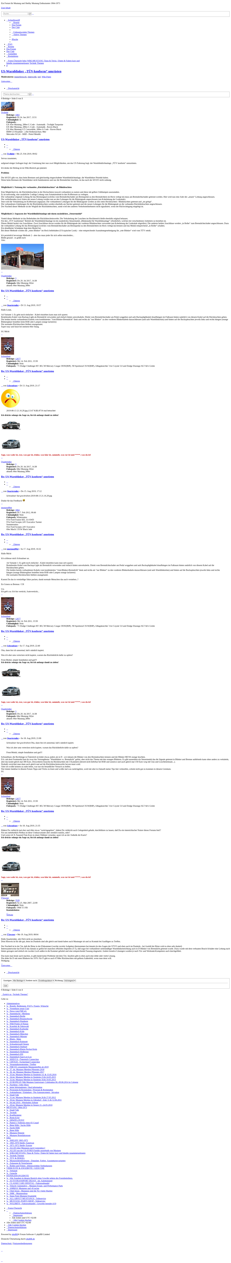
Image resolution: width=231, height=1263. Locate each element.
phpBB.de (30, 1239)
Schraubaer (6, 356)
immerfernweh (20, 77)
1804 (17, 510)
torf (39, 77)
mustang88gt (6, 508)
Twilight (4, 112)
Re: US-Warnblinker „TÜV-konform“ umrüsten (27, 290)
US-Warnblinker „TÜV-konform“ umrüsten (31, 71)
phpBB (15, 1234)
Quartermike (6, 276)
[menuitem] (15, 22)
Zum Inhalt (5, 8)
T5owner (5, 898)
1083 (17, 115)
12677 (18, 359)
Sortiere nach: (32, 980)
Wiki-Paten (46, 77)
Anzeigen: (7, 980)
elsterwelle (32, 77)
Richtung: (59, 980)
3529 (17, 900)
